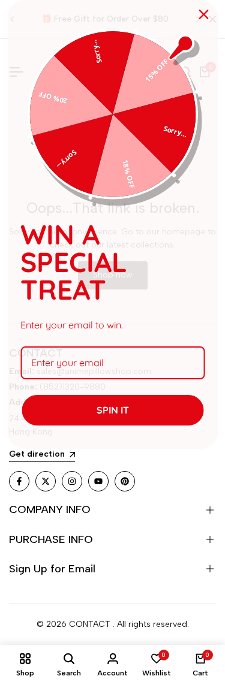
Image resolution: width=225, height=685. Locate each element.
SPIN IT (113, 410)
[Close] (203, 14)
